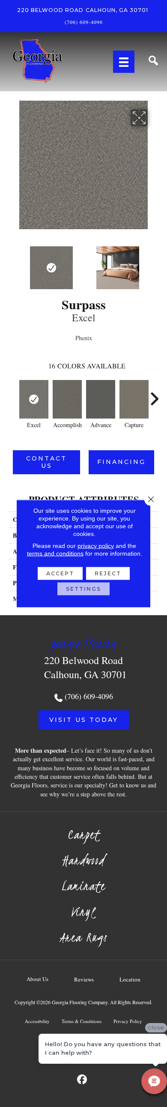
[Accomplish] (67, 399)
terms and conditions (55, 553)
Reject (108, 573)
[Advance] (100, 399)
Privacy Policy (127, 1021)
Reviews (84, 979)
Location (129, 979)
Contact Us (46, 462)
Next (154, 263)
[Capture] (134, 399)
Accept (60, 573)
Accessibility (37, 1021)
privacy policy (96, 545)
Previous (13, 263)
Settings (83, 589)
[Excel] (34, 399)
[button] (84, 719)
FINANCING (121, 462)
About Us (37, 979)
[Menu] (123, 62)
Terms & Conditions (81, 1021)
